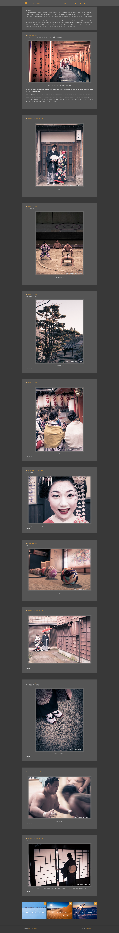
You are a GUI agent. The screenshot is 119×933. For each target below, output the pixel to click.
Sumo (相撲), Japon (31, 208)
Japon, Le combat (31, 773)
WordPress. (92, 928)
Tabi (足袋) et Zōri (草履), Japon (34, 685)
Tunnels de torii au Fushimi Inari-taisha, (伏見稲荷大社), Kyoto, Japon (44, 37)
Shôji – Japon (29, 840)
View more (34, 910)
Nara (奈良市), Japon (31, 296)
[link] (93, 3)
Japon (27, 120)
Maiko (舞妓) (29, 472)
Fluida (87, 928)
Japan (27, 545)
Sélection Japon (33, 35)
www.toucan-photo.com (33, 928)
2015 (28, 35)
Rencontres (32, 118)
